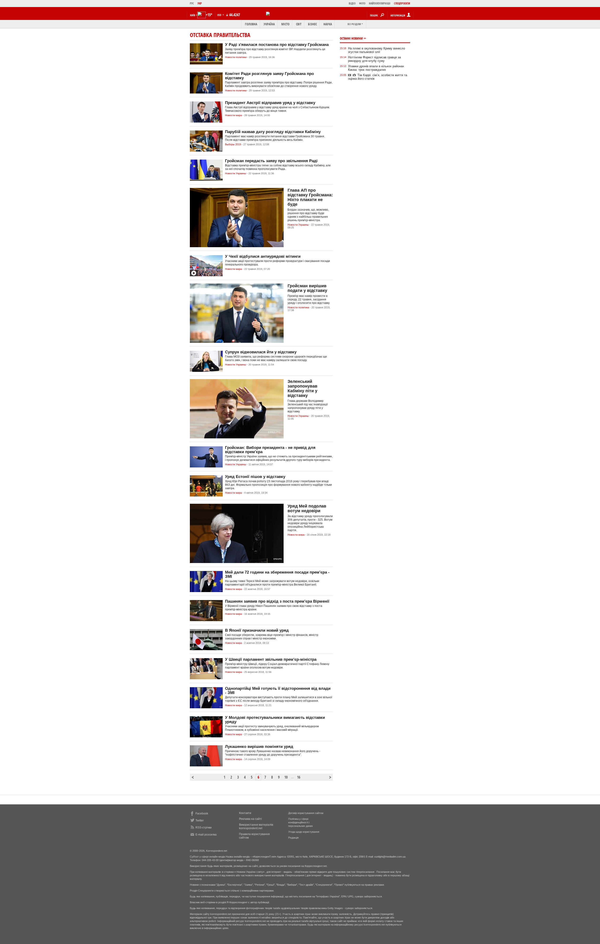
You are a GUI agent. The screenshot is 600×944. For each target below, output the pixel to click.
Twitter (199, 820)
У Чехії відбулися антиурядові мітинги (262, 256)
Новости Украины (235, 173)
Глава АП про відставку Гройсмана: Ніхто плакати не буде (310, 197)
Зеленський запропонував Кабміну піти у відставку (302, 388)
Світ (298, 24)
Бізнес (312, 24)
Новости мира (233, 115)
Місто (285, 24)
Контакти (245, 813)
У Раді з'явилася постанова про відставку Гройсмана (277, 44)
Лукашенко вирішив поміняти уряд (259, 746)
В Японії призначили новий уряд (257, 630)
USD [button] (219, 15)
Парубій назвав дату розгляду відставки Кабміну (273, 132)
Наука (327, 24)
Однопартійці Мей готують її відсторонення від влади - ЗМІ (277, 690)
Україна (269, 24)
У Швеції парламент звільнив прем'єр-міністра (270, 659)
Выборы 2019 (233, 144)
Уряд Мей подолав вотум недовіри (307, 508)
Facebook (201, 813)
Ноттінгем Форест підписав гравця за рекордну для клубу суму (374, 59)
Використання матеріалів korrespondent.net (256, 826)
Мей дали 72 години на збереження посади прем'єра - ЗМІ (277, 574)
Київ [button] (192, 15)
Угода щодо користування (303, 831)
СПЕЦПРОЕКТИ (402, 3)
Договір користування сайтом (305, 813)
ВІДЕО (352, 3)
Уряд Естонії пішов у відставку (255, 476)
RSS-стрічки (203, 827)
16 (298, 777)
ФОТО (362, 3)
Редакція (293, 837)
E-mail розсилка (206, 834)
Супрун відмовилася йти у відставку (260, 352)
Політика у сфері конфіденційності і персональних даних (300, 822)
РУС (192, 3)
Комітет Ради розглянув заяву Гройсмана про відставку (269, 75)
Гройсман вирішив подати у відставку (307, 288)
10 (286, 777)
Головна (251, 24)
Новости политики (236, 57)
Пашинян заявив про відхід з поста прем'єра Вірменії (277, 601)
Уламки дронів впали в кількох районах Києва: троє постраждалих (376, 67)
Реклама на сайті (250, 819)
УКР (200, 3)
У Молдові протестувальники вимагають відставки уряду (275, 719)
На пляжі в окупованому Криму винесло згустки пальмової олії (376, 50)
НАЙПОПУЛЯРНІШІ (379, 3)
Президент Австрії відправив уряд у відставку (270, 103)
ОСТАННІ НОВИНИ (351, 38)
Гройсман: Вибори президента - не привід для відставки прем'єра (270, 449)
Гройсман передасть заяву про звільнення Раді (271, 161)
